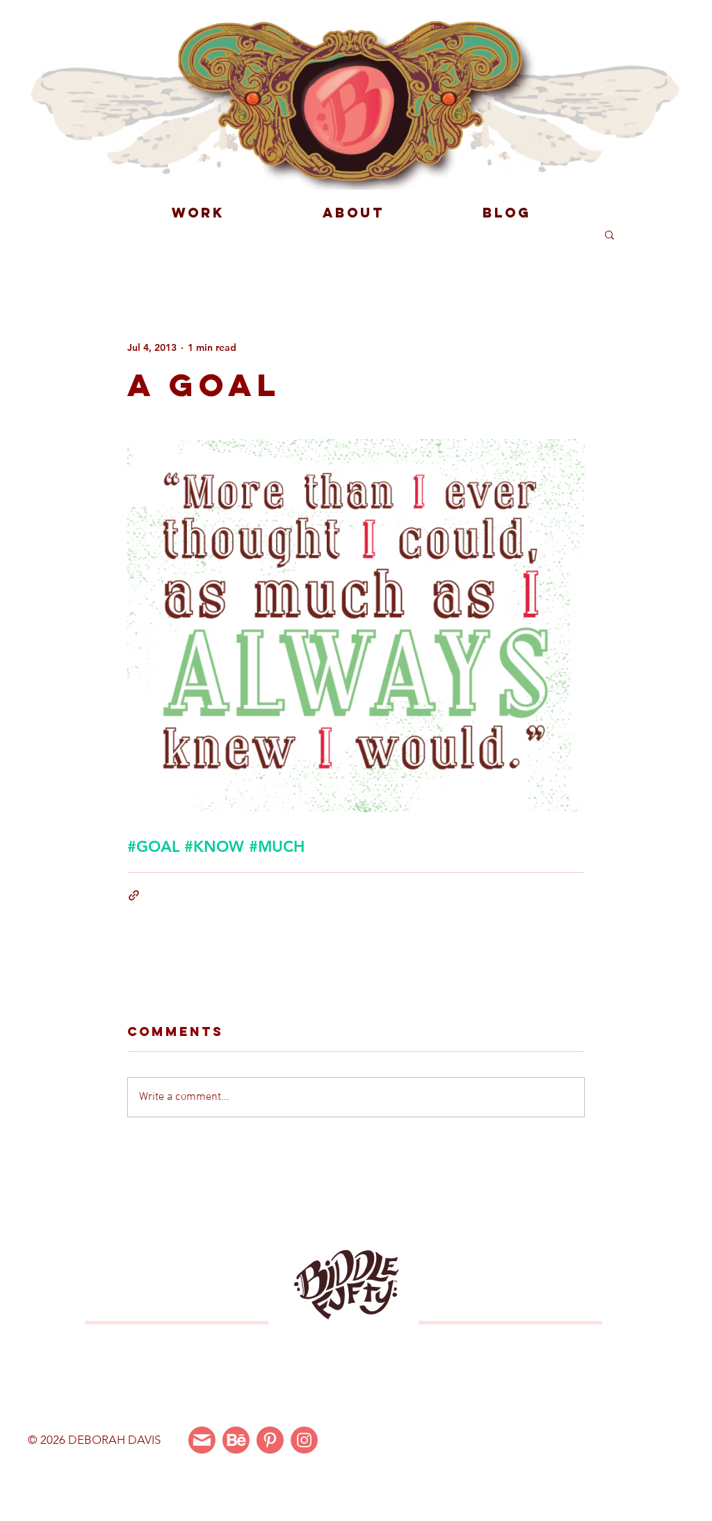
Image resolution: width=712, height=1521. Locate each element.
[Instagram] (304, 1440)
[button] (609, 234)
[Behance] (236, 1440)
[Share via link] (133, 895)
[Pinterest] (270, 1440)
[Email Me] (202, 1440)
